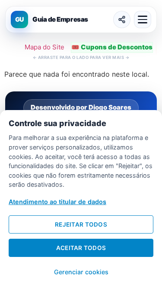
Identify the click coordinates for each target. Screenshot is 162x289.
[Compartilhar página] (121, 19)
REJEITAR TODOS (81, 224)
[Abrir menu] (142, 19)
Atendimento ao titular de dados (57, 201)
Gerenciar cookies (81, 272)
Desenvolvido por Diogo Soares (81, 107)
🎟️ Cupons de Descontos (111, 47)
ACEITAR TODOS (81, 247)
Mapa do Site (44, 47)
